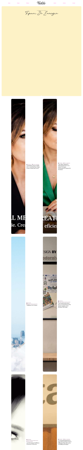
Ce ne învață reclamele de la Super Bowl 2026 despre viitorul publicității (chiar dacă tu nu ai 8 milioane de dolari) (64, 442)
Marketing (31, 440)
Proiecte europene (30, 441)
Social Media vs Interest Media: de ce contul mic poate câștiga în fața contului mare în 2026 (33, 167)
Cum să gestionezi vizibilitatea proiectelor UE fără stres (33, 443)
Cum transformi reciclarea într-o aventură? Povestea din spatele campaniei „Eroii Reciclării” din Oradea (64, 305)
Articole (34, 164)
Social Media (37, 164)
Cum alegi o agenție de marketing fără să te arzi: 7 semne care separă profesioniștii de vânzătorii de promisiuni (64, 167)
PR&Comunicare (35, 440)
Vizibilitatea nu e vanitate (32, 305)
